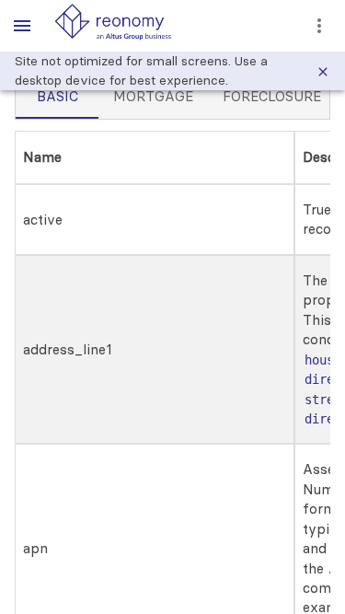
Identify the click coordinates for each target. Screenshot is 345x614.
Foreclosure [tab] (272, 96)
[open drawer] (22, 25)
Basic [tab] (57, 96)
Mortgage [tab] (153, 96)
